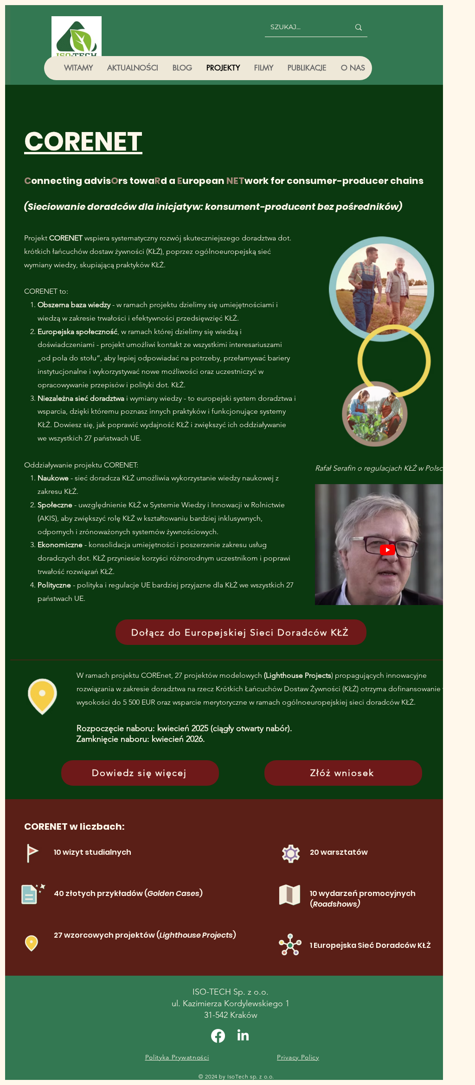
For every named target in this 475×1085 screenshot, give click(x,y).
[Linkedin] (243, 1036)
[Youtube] (388, 550)
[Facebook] (218, 1036)
